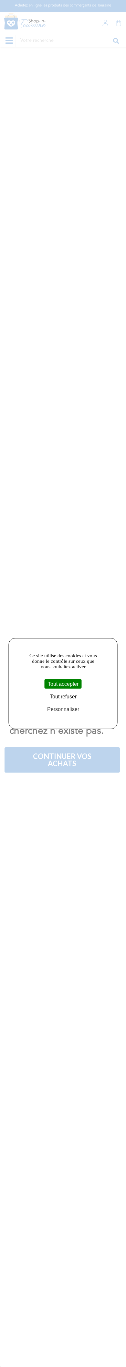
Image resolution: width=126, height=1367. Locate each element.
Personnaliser (63, 709)
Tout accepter (63, 684)
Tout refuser (63, 696)
